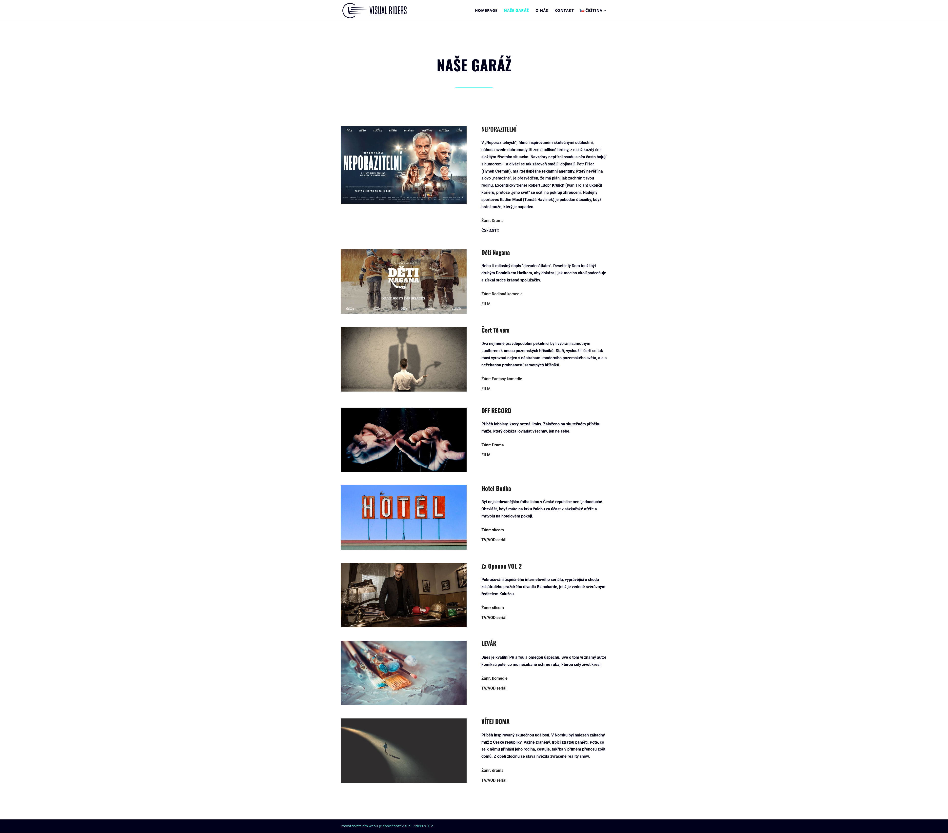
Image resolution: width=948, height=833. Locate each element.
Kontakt (564, 11)
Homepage (486, 11)
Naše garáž (516, 11)
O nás (541, 11)
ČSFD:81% (490, 230)
